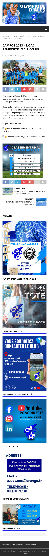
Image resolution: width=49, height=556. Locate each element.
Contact (20, 544)
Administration (30, 544)
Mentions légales (9, 544)
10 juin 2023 (9, 55)
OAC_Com (20, 55)
